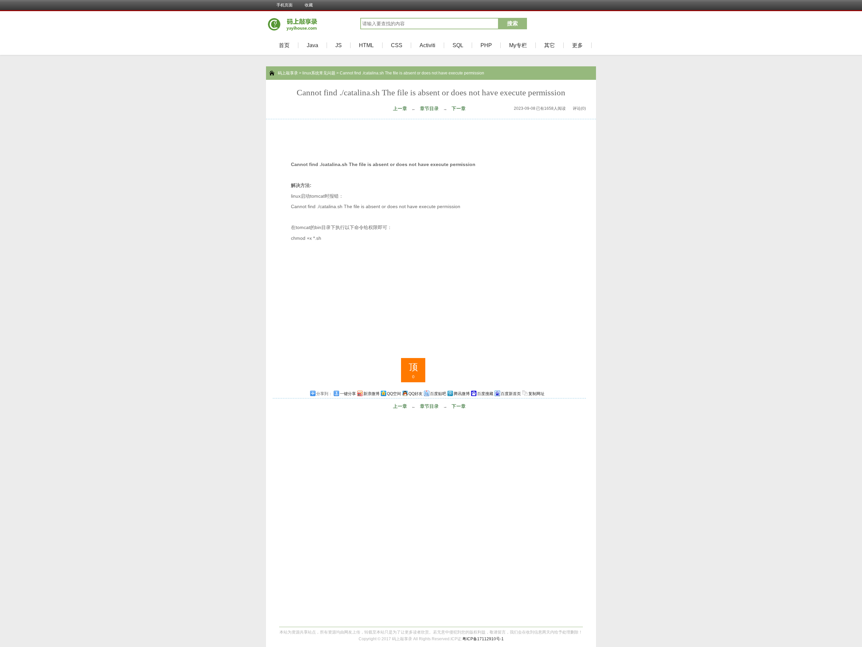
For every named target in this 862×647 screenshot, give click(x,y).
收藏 (309, 5)
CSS (396, 45)
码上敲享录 (288, 73)
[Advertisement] (431, 138)
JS (338, 45)
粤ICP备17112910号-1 (483, 639)
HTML (366, 45)
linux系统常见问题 (318, 73)
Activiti (427, 45)
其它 (549, 45)
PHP (486, 45)
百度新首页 (511, 393)
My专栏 (518, 45)
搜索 (512, 23)
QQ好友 (415, 393)
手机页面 (284, 5)
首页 (284, 45)
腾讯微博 (462, 393)
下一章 (459, 108)
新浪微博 (371, 393)
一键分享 (348, 393)
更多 (577, 45)
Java (312, 45)
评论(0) (579, 108)
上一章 (400, 108)
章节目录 (429, 108)
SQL (458, 45)
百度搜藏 (485, 393)
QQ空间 (394, 393)
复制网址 (536, 393)
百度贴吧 (438, 393)
